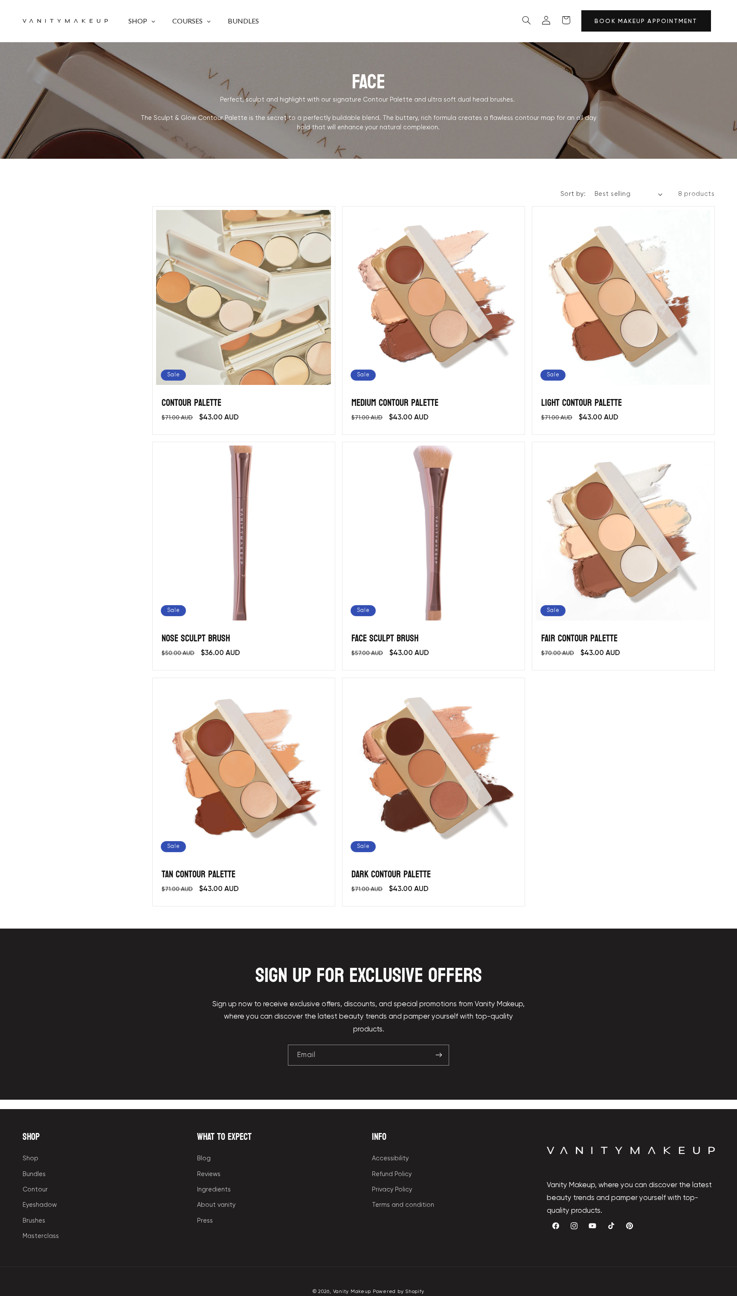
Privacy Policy (392, 1189)
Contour (35, 1189)
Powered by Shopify (398, 1291)
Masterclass (41, 1236)
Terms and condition (403, 1205)
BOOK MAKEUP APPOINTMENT (646, 20)
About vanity (216, 1205)
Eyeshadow (40, 1205)
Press (205, 1220)
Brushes (34, 1220)
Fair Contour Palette (579, 638)
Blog (204, 1158)
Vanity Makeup (352, 1291)
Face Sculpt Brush (384, 638)
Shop (30, 1158)
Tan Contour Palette (198, 874)
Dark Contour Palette (391, 874)
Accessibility (390, 1158)
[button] (527, 20)
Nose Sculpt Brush (196, 638)
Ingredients (214, 1189)
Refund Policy (392, 1174)
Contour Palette (191, 403)
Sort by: (573, 194)
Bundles (34, 1174)
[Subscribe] (439, 1055)
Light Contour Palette (581, 403)
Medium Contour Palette (394, 403)
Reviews (209, 1174)
